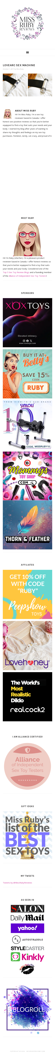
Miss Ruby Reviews (27, 23)
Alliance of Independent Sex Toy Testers (27, 276)
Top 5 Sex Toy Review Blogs (16, 272)
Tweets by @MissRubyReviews (17, 882)
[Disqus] (27, 176)
